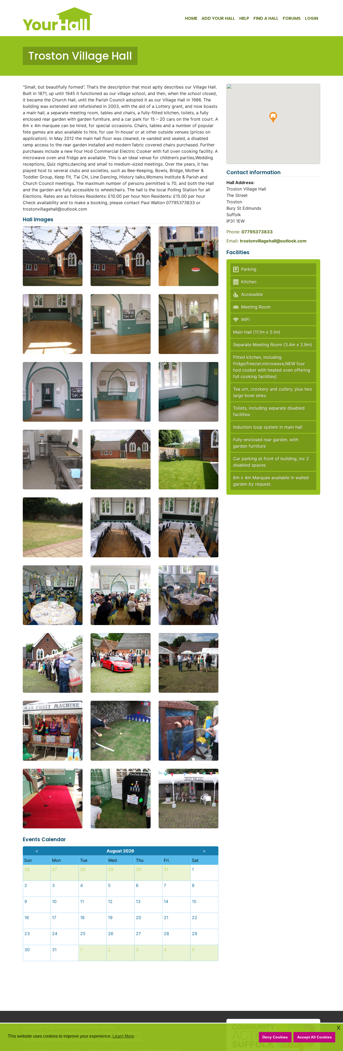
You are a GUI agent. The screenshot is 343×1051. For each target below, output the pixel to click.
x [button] (338, 1027)
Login (311, 18)
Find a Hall (265, 18)
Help (244, 18)
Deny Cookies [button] (275, 1037)
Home (191, 18)
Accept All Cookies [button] (314, 1037)
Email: (266, 240)
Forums (292, 18)
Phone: (249, 231)
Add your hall (218, 18)
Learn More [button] (123, 1036)
